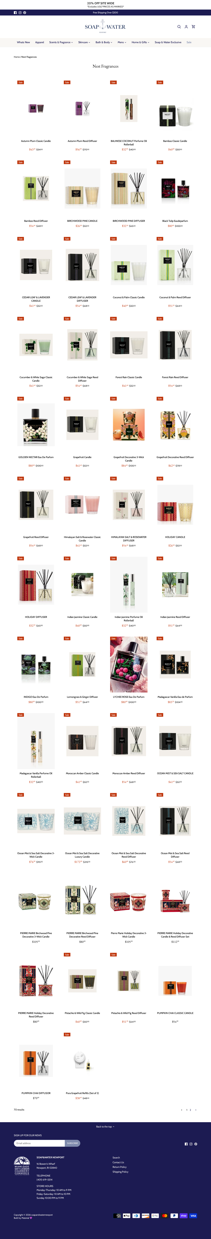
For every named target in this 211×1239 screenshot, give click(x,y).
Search (116, 1157)
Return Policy (120, 1167)
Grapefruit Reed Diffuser (36, 537)
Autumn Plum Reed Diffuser (82, 141)
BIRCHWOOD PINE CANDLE (82, 220)
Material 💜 (27, 1218)
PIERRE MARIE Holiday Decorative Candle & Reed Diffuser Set (175, 935)
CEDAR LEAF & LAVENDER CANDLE (36, 299)
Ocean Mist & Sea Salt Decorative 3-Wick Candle (36, 855)
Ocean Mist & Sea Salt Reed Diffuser (175, 855)
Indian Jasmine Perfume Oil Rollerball (129, 619)
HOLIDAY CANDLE (175, 537)
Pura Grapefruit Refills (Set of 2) (82, 1093)
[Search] (179, 26)
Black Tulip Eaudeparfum (175, 220)
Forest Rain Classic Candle (129, 377)
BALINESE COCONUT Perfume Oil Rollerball (129, 143)
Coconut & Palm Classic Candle (129, 297)
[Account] (186, 26)
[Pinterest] (24, 12)
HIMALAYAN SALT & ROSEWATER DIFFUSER (128, 539)
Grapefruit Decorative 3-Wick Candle (129, 459)
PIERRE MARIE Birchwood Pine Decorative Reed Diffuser (82, 935)
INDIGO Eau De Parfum (36, 696)
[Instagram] (20, 12)
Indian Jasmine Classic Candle (82, 617)
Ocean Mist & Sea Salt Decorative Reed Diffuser (129, 855)
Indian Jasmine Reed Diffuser (175, 617)
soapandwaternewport (42, 1214)
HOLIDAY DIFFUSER (36, 617)
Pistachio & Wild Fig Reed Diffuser (128, 1013)
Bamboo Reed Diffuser (36, 220)
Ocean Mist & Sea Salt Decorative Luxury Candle (82, 855)
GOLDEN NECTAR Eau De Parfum (36, 457)
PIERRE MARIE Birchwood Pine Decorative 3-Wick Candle (36, 935)
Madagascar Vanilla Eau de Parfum (175, 696)
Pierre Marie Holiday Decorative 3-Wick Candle (129, 935)
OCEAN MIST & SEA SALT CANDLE (175, 773)
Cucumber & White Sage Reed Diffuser (82, 379)
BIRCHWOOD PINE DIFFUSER (129, 220)
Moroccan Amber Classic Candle (82, 773)
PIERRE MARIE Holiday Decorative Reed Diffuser (36, 1015)
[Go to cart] (194, 26)
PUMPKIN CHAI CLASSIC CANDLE (175, 1013)
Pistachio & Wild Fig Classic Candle (82, 1013)
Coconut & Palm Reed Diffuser (175, 297)
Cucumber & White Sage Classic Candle (36, 379)
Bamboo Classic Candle (175, 141)
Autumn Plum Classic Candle (36, 141)
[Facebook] (15, 12)
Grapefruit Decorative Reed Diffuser (175, 457)
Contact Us (118, 1162)
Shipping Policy (120, 1171)
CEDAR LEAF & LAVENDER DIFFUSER (82, 299)
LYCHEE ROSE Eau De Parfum (128, 696)
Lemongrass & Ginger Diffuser (82, 696)
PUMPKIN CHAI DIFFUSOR (36, 1093)
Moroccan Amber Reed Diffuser (128, 773)
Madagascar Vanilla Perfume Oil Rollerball (36, 775)
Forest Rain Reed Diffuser (175, 377)
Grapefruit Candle (82, 457)
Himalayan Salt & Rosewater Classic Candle (82, 539)
